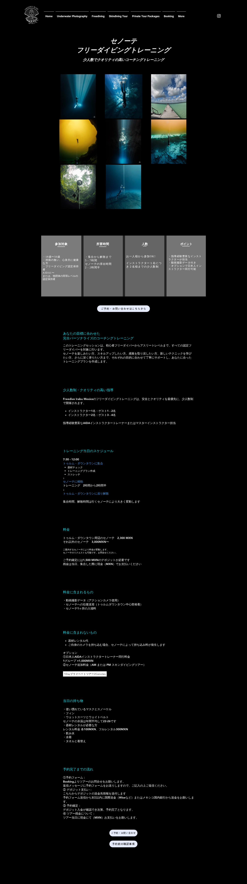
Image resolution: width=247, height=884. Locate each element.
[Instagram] (219, 15)
